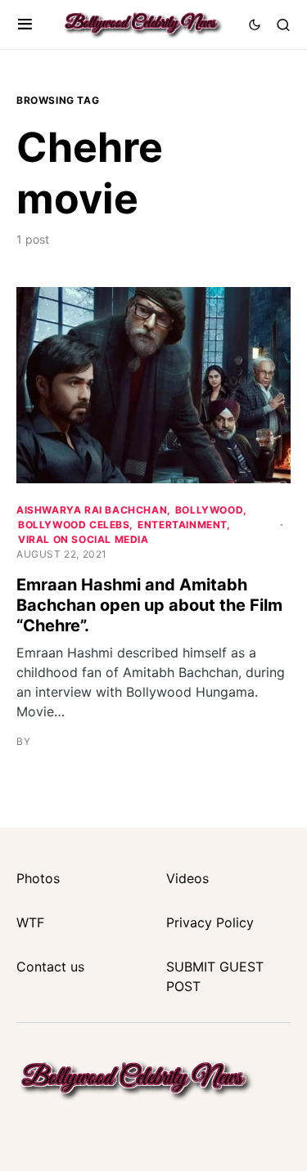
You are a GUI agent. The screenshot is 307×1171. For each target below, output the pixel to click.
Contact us (50, 966)
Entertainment (183, 524)
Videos (187, 878)
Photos (38, 878)
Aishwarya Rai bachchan (91, 510)
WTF (30, 922)
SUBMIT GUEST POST (215, 976)
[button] (25, 24)
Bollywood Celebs (74, 524)
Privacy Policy (210, 922)
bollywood (209, 510)
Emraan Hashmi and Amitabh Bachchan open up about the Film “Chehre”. (149, 605)
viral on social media (83, 539)
